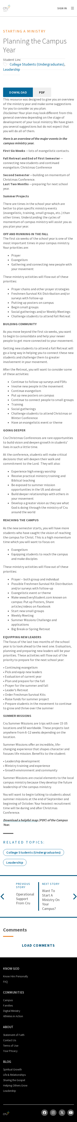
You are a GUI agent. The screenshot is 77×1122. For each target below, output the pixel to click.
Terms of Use (10, 1045)
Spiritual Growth (12, 1069)
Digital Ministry (11, 1011)
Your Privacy (10, 1051)
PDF (42, 92)
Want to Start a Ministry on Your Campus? (51, 900)
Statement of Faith (13, 1035)
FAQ (5, 981)
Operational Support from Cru (25, 898)
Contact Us (9, 1040)
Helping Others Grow (15, 1085)
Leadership (11, 69)
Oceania (35, 18)
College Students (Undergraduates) (37, 64)
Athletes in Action (13, 1016)
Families (8, 1005)
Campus (8, 1000)
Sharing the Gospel (14, 1080)
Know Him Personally (15, 976)
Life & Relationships (14, 1075)
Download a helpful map (20, 820)
